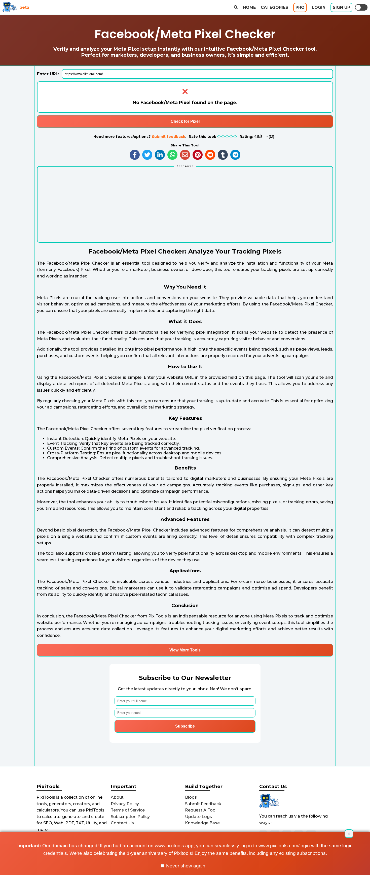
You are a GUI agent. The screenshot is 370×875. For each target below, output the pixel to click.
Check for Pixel (185, 121)
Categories (274, 7)
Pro (300, 7)
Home (249, 7)
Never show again (185, 865)
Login (318, 7)
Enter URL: (48, 74)
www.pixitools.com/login (284, 845)
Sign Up (341, 7)
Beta (24, 7)
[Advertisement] (185, 207)
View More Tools (185, 650)
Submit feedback (168, 136)
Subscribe (185, 726)
